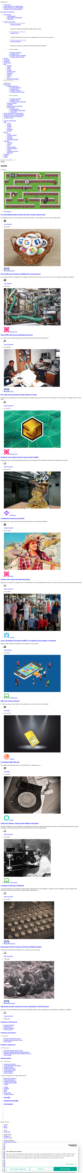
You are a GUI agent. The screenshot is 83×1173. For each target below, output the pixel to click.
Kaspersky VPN (14, 54)
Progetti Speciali (11, 71)
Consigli (9, 76)
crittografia (12, 943)
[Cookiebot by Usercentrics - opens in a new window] (70, 1145)
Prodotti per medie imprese (8, 1044)
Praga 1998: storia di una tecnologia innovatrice (17, 335)
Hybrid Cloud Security (10, 1068)
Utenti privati (7, 4)
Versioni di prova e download (14, 106)
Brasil (5, 1126)
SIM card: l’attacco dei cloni (10, 701)
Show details (69, 1164)
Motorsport (10, 152)
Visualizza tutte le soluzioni (17, 57)
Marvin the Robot (8, 466)
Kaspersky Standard (18, 40)
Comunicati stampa (12, 148)
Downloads (7, 59)
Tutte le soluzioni (8, 1029)
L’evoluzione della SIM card (10, 762)
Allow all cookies (65, 1169)
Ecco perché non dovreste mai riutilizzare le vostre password (20, 274)
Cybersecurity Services (10, 1064)
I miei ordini (10, 19)
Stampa (9, 149)
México (6, 1127)
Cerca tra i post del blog (10, 120)
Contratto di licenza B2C (10, 1081)
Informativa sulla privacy (10, 1078)
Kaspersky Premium (17, 24)
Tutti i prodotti (7, 1041)
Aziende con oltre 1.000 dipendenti (13, 9)
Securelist (7, 1097)
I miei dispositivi (11, 16)
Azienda (9, 144)
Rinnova (6, 58)
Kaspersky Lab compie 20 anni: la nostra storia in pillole (19, 457)
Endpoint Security (8, 1067)
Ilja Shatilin (7, 710)
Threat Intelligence (8, 1071)
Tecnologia (10, 73)
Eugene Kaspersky (9, 344)
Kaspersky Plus (18, 32)
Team (8, 145)
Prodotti (9, 70)
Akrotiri (11, 576)
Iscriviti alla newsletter (13, 78)
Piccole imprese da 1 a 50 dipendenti (13, 6)
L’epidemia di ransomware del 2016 (12, 518)
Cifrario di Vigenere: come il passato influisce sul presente (20, 823)
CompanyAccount (8, 117)
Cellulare (11, 759)
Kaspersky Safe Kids (15, 52)
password (11, 270)
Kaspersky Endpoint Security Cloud (13, 1040)
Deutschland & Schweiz (10, 1141)
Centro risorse (7, 62)
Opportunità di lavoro (12, 151)
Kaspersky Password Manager (18, 55)
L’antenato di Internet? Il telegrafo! (12, 885)
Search (5, 157)
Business (9, 65)
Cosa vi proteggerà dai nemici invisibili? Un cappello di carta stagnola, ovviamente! (28, 640)
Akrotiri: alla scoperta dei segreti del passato (15, 579)
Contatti (6, 155)
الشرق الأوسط (8, 1137)
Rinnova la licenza (12, 103)
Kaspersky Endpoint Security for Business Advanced (17, 1053)
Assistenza (6, 61)
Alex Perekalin (8, 224)
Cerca (2, 161)
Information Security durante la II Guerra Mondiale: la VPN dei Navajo (25, 1006)
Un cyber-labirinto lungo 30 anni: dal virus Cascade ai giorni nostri (23, 214)
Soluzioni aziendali (6, 1058)
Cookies (6, 1084)
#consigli (11, 637)
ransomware (12, 515)
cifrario (11, 820)
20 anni (11, 391)
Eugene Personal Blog (11, 1100)
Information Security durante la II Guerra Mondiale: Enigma (21, 947)
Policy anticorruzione (9, 1080)
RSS (8, 77)
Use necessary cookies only (18, 1169)
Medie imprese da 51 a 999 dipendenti (13, 7)
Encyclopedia (8, 1104)
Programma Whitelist (12, 139)
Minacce (9, 74)
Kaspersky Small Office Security (12, 1038)
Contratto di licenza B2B (10, 1082)
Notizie (9, 67)
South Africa (7, 1132)
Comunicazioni (13, 697)
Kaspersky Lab (13, 331)
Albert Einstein (8, 650)
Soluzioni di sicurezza (9, 21)
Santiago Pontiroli (8, 528)
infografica (8, 211)
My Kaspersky (7, 14)
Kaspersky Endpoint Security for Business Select (16, 1052)
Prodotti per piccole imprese (8, 1032)
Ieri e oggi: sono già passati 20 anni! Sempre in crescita (19, 394)
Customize (41, 1169)
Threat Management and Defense (12, 1065)
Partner (9, 133)
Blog (5, 64)
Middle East (7, 1136)
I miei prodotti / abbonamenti (14, 17)
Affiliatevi (9, 136)
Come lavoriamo (11, 147)
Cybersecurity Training (10, 1070)
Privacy (9, 68)
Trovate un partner (12, 135)
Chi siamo (9, 142)
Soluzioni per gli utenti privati (9, 1022)
